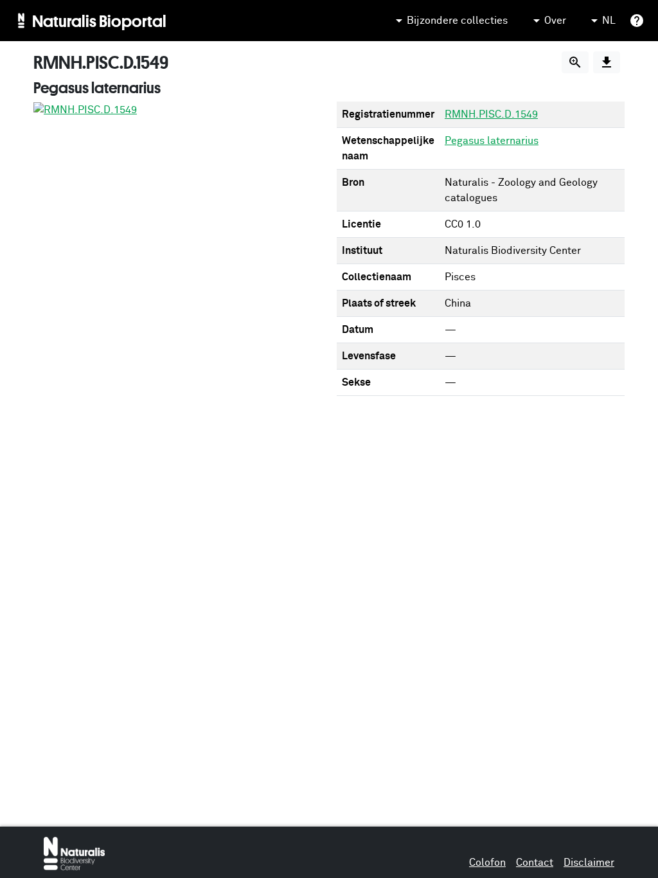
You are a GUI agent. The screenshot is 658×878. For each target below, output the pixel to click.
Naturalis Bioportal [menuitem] (99, 21)
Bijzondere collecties (457, 20)
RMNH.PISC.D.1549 (491, 114)
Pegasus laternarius (491, 141)
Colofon (487, 862)
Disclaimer (589, 862)
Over (555, 20)
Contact (534, 862)
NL (609, 20)
